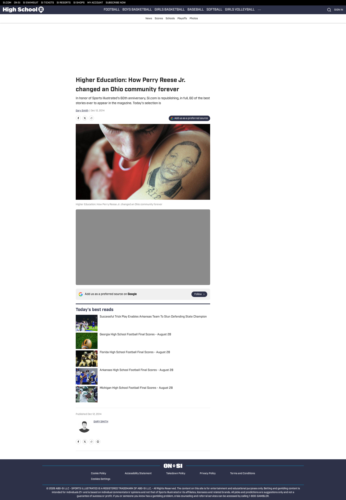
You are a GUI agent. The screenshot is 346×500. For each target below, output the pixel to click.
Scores (159, 18)
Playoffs (182, 18)
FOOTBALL (112, 9)
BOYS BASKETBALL (137, 9)
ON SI (17, 2)
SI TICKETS (47, 2)
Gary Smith (82, 110)
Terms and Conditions (242, 473)
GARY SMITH (101, 421)
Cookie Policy (98, 473)
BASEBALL (195, 9)
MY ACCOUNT (95, 2)
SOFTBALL (214, 9)
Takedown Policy (175, 473)
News (148, 18)
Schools (170, 18)
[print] (97, 441)
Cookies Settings (100, 479)
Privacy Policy (208, 473)
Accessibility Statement (138, 473)
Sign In (338, 10)
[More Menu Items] (259, 10)
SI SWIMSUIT (30, 2)
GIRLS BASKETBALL (170, 9)
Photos (194, 18)
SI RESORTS (64, 2)
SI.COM (7, 2)
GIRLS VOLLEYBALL (240, 9)
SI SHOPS (79, 2)
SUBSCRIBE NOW (116, 2)
